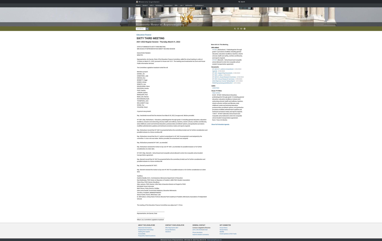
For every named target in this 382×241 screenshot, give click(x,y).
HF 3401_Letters (217, 75)
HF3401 (215, 49)
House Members (170, 229)
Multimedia (188, 5)
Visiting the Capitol (144, 231)
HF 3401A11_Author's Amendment (223, 69)
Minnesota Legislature (149, 1)
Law (181, 5)
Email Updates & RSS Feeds (228, 234)
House (138, 5)
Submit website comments (200, 234)
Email (205, 229)
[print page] (244, 28)
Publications (199, 5)
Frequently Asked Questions (146, 236)
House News (223, 227)
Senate (145, 5)
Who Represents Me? (171, 227)
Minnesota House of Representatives (160, 24)
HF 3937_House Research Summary (223, 79)
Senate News (224, 229)
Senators (168, 231)
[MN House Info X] (235, 28)
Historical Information (145, 227)
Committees (168, 5)
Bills (176, 5)
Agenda (214, 71)
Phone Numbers (197, 232)
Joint (151, 5)
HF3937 (215, 60)
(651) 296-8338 (197, 229)
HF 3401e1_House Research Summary (224, 77)
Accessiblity (141, 234)
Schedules (158, 5)
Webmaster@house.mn (214, 240)
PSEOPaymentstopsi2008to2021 (222, 83)
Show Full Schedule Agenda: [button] (220, 124)
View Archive (216, 93)
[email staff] (241, 28)
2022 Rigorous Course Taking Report (223, 81)
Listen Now (215, 88)
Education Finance (144, 35)
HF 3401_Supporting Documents (222, 73)
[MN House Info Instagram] (238, 28)
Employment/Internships (145, 229)
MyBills (222, 231)
